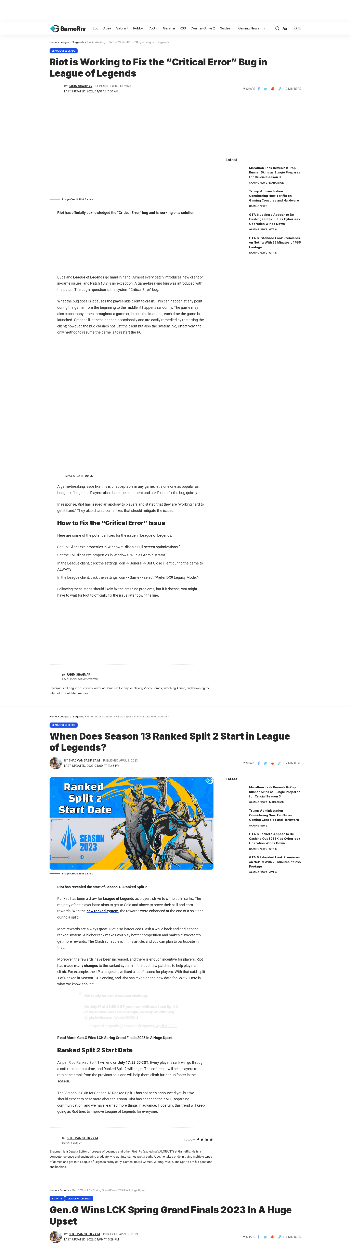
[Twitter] (202, 1139)
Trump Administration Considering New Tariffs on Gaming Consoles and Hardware (274, 195)
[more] (264, 28)
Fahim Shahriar (80, 86)
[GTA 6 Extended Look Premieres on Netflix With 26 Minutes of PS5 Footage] (236, 243)
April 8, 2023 (166, 1026)
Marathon (276, 182)
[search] (277, 28)
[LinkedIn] (207, 1139)
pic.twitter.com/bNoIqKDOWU (113, 1017)
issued (97, 504)
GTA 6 (273, 229)
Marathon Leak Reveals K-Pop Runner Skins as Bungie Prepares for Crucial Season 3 (274, 172)
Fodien (88, 475)
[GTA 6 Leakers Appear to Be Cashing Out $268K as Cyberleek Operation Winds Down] (236, 220)
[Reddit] (211, 1139)
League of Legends (63, 50)
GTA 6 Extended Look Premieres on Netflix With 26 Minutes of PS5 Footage (275, 242)
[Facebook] (198, 1139)
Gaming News (258, 182)
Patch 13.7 (98, 283)
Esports (57, 1198)
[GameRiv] (68, 28)
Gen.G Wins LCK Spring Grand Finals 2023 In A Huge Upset (124, 1038)
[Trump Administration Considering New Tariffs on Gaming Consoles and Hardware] (236, 196)
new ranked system (102, 911)
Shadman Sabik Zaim (84, 760)
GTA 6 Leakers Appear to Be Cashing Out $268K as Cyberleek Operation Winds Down (274, 219)
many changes (86, 965)
